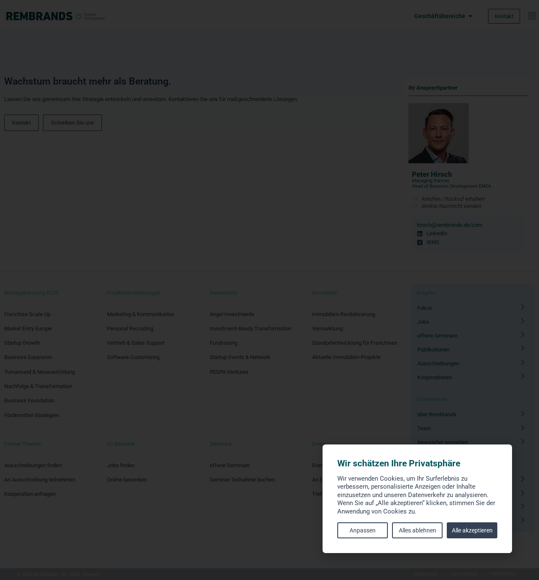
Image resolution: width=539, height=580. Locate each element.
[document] (269, 290)
